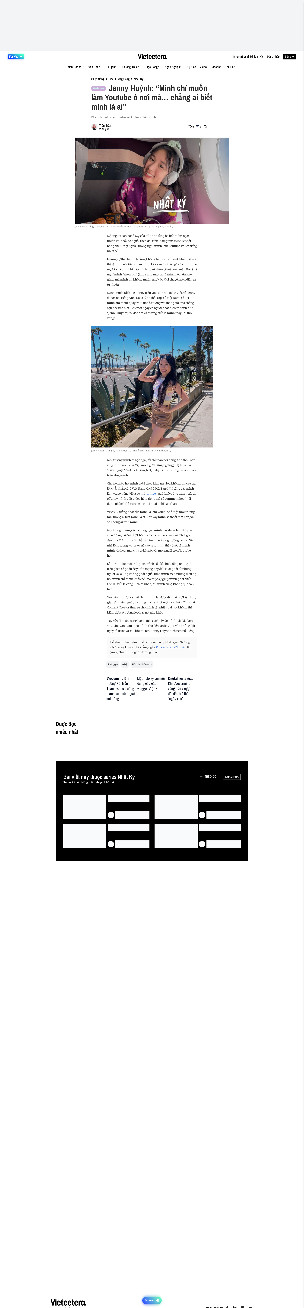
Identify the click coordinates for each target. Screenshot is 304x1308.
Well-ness (98, 88)
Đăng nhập (273, 56)
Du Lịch (110, 67)
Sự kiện (191, 67)
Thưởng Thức (130, 67)
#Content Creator (142, 664)
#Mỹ (124, 664)
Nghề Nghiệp (172, 67)
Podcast (216, 67)
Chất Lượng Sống (119, 79)
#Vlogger (113, 664)
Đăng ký (289, 56)
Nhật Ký (138, 79)
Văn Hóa (93, 67)
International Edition (245, 56)
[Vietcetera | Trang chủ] (152, 56)
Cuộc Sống (151, 67)
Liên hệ (229, 67)
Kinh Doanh (74, 67)
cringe (151, 493)
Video (203, 67)
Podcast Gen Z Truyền (171, 647)
